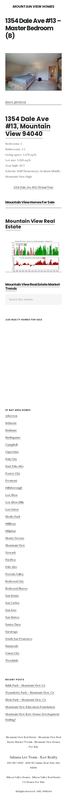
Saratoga (11, 631)
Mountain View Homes (33, 6)
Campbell (11, 444)
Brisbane (11, 430)
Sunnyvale (11, 646)
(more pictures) (15, 102)
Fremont (11, 480)
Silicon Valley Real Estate (46, 777)
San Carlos (12, 602)
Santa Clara (13, 624)
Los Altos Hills (14, 502)
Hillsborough (13, 487)
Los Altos (11, 495)
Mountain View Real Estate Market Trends (32, 286)
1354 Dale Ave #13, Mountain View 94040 (28, 126)
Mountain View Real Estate (30, 224)
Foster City (12, 473)
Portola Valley (14, 574)
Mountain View (15, 545)
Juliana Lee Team (23, 757)
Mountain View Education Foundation (30, 707)
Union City (12, 653)
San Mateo (12, 617)
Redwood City (14, 581)
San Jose (10, 610)
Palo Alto (11, 567)
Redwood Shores (16, 588)
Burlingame (12, 437)
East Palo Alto (14, 466)
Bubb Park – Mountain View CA (25, 685)
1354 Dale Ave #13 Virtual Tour (33, 187)
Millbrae (10, 523)
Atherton (11, 415)
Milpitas (10, 531)
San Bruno (12, 595)
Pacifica (10, 559)
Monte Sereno (14, 538)
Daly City (11, 459)
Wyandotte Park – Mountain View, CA (29, 692)
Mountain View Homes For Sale (29, 202)
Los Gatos (12, 509)
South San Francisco (18, 638)
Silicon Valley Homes (18, 777)
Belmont (10, 423)
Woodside (11, 660)
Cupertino (12, 451)
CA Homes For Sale (33, 782)
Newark (10, 552)
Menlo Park (12, 516)
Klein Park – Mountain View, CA (25, 699)
